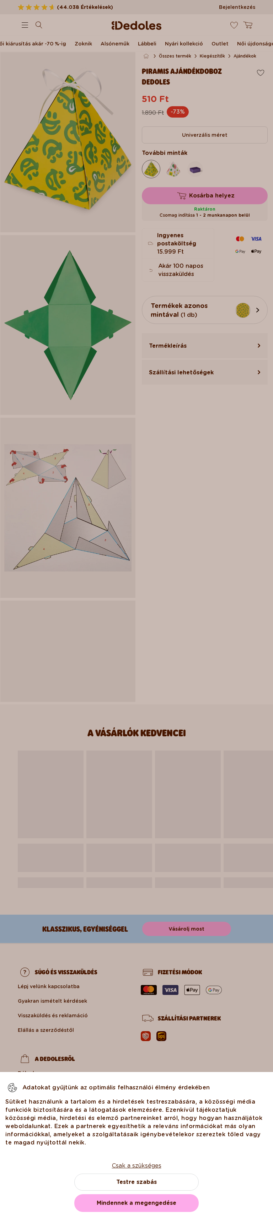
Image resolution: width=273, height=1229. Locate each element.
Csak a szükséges (136, 1165)
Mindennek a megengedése (136, 1203)
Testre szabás (136, 1182)
